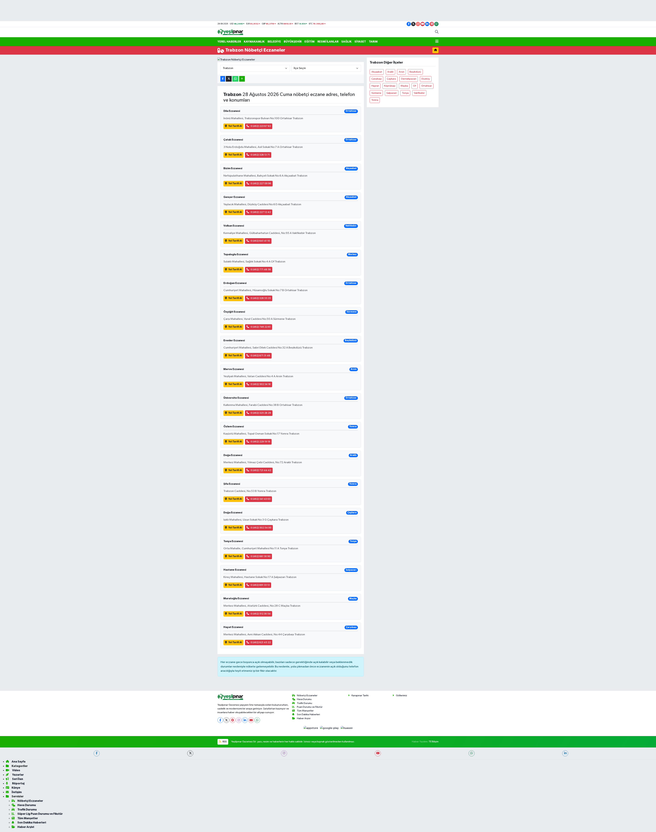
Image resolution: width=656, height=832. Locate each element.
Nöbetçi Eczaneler (307, 695)
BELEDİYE (274, 41)
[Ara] (437, 32)
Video (16, 770)
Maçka (404, 86)
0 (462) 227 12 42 (261, 212)
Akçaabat (376, 72)
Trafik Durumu (304, 703)
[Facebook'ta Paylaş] (222, 79)
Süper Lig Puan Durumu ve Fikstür (40, 813)
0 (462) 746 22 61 (261, 327)
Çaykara (391, 79)
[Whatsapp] (257, 720)
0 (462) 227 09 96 (261, 183)
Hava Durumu (304, 699)
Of (414, 86)
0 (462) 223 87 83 (261, 126)
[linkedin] (565, 753)
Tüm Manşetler (305, 710)
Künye (16, 787)
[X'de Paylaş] (229, 79)
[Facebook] (220, 720)
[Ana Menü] (437, 41)
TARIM (373, 41)
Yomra (374, 100)
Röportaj (18, 783)
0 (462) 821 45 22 (261, 642)
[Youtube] (251, 720)
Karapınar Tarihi (360, 695)
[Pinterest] (232, 720)
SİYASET (360, 41)
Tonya (405, 93)
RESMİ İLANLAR (327, 41)
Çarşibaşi (376, 79)
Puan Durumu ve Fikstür (310, 707)
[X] (226, 720)
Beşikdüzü (415, 72)
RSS (224, 741)
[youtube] (378, 753)
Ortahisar (426, 86)
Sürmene (376, 93)
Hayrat (375, 86)
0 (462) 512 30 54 (261, 613)
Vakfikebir (419, 93)
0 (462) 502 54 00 (261, 527)
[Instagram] (239, 720)
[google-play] (329, 727)
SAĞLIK (346, 41)
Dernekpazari (408, 79)
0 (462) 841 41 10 (260, 241)
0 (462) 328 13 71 (260, 154)
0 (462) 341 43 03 (260, 499)
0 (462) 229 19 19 (260, 441)
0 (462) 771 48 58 (261, 269)
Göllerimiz (401, 695)
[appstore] (311, 727)
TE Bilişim (434, 741)
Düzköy (425, 79)
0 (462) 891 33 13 (260, 585)
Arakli (390, 72)
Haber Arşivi (303, 718)
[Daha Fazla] (242, 79)
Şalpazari (391, 93)
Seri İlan (17, 779)
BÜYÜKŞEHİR (293, 41)
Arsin (401, 72)
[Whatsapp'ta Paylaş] (235, 79)
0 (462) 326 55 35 (261, 298)
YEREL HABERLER (229, 41)
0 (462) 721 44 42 (261, 470)
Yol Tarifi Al (235, 126)
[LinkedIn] (245, 720)
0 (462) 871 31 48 (260, 355)
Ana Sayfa (18, 761)
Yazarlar (18, 774)
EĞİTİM (309, 41)
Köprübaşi (389, 86)
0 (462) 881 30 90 (260, 556)
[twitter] (190, 753)
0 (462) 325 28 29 (261, 413)
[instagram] (284, 753)
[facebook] (97, 753)
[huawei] (346, 727)
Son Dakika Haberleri (308, 714)
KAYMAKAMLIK (254, 41)
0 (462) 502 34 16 (261, 384)
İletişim (17, 792)
